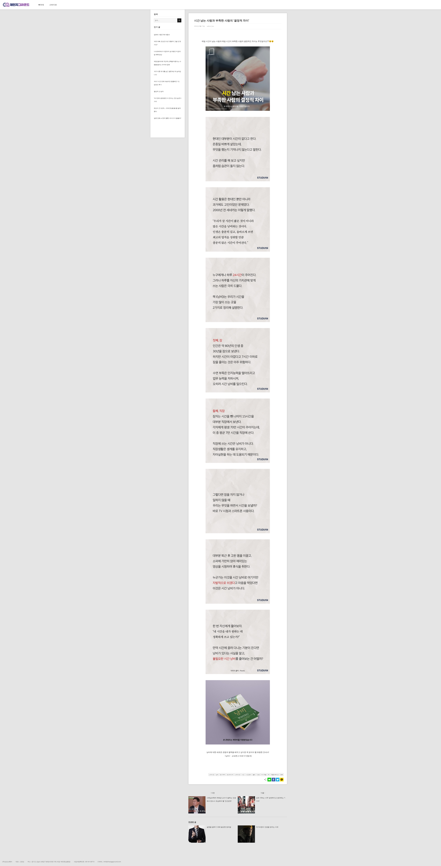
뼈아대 (41, 4)
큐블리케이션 (275, 774)
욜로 (254, 774)
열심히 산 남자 (159, 91)
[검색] (179, 20)
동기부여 (222, 774)
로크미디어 (230, 774)
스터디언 (53, 4)
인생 (258, 774)
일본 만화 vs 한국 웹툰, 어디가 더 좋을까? (167, 118)
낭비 (217, 774)
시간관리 (248, 774)
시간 (243, 774)
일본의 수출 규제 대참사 (162, 35)
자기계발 (263, 774)
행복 (281, 774)
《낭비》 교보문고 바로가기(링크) (238, 756)
